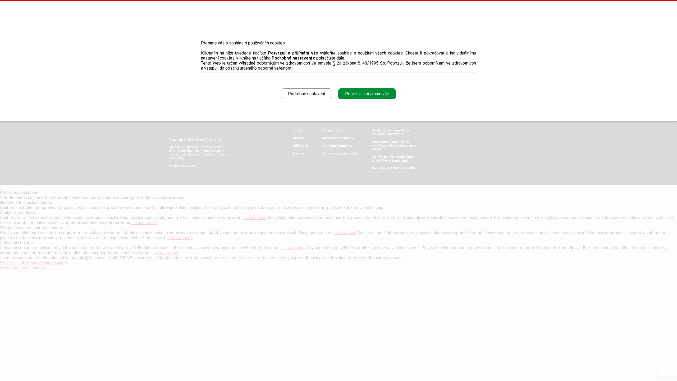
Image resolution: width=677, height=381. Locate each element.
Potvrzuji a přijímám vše (367, 93)
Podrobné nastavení (306, 93)
